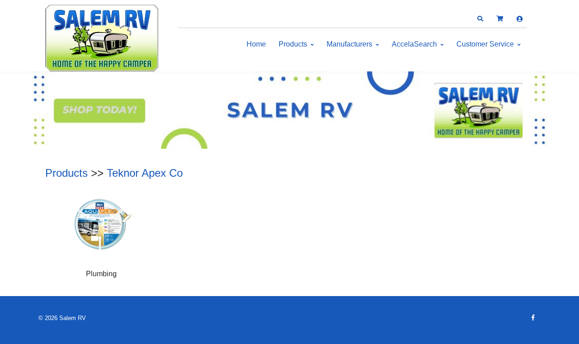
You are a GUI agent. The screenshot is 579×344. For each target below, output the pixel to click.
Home (256, 44)
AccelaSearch (414, 44)
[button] (480, 19)
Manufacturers (349, 44)
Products (293, 44)
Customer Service (485, 44)
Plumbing (101, 274)
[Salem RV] (101, 38)
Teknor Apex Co (145, 173)
